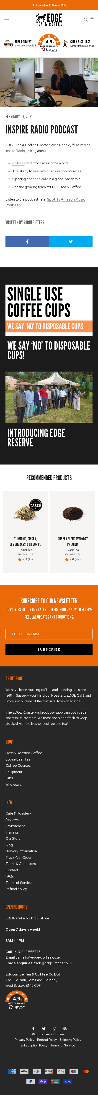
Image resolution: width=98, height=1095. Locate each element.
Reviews (11, 820)
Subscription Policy (34, 1045)
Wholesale (13, 784)
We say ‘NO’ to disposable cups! (48, 350)
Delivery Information (21, 851)
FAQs (9, 876)
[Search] (86, 20)
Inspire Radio (15, 151)
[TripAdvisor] (64, 1028)
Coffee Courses (18, 765)
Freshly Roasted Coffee (23, 753)
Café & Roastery (18, 813)
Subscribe (48, 649)
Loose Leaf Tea (17, 759)
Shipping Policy (70, 1040)
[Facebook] (33, 1028)
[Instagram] (54, 1028)
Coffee (18, 163)
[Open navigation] (6, 19)
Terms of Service (18, 882)
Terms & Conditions (20, 863)
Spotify (53, 199)
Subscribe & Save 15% (49, 5)
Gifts (9, 778)
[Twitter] (44, 1028)
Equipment (13, 772)
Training (11, 832)
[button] (49, 43)
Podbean (13, 205)
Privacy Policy (24, 1040)
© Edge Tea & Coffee (48, 1034)
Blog (9, 845)
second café (38, 179)
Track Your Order (18, 857)
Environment (15, 826)
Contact (11, 870)
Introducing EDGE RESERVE (36, 437)
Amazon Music (73, 199)
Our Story (13, 838)
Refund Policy (47, 1040)
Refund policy (16, 889)
